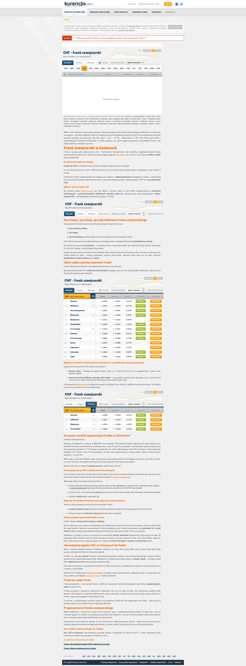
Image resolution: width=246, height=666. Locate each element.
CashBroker (143, 121)
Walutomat (92, 121)
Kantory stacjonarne (109, 662)
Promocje (170, 12)
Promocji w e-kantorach (120, 477)
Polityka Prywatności (158, 662)
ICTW (86, 119)
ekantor (151, 124)
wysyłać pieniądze (93, 576)
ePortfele (156, 12)
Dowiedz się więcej (133, 26)
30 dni (159, 50)
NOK (103, 68)
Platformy (90, 63)
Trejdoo (144, 119)
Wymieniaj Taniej (154, 119)
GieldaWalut (68, 126)
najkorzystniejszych (79, 488)
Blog (66, 19)
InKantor (66, 121)
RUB (96, 68)
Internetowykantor (139, 116)
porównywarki (87, 191)
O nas (170, 662)
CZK (90, 68)
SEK (109, 68)
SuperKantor (103, 124)
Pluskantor (76, 126)
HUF (145, 68)
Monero (108, 121)
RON (152, 68)
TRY (139, 68)
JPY (134, 68)
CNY (158, 68)
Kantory (79, 63)
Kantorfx (152, 121)
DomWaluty (74, 121)
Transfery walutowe (100, 12)
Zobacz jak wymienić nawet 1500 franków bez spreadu (87, 644)
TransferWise (126, 121)
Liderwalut (80, 119)
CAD (128, 68)
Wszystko (67, 63)
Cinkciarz (128, 116)
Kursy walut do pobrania (128, 662)
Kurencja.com (82, 384)
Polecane (105, 63)
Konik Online (150, 116)
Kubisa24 (95, 124)
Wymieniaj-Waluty (124, 124)
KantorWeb (83, 121)
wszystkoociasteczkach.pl (126, 30)
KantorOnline (94, 119)
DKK (115, 68)
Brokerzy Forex (139, 12)
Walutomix (101, 121)
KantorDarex (113, 124)
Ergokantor (144, 124)
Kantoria (72, 119)
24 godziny (147, 50)
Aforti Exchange (75, 124)
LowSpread (103, 119)
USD (78, 68)
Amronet (135, 121)
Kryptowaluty (121, 12)
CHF (84, 68)
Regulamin (144, 662)
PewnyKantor (86, 124)
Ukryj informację (175, 27)
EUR (65, 68)
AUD (122, 68)
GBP (72, 68)
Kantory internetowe (74, 12)
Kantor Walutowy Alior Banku (119, 119)
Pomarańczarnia (135, 119)
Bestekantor (135, 124)
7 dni (153, 50)
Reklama (178, 662)
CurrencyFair (117, 121)
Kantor (157, 124)
